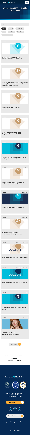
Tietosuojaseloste (14, 422)
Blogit (4, 31)
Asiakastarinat (20, 28)
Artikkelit (11, 28)
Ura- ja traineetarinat (7, 35)
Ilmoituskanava (24, 422)
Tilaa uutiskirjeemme (13, 416)
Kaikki (4, 28)
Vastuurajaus (5, 422)
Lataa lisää (14, 344)
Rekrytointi (11, 31)
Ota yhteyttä (11, 402)
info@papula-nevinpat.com (15, 396)
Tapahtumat (20, 31)
